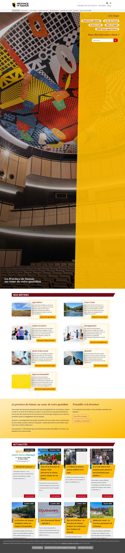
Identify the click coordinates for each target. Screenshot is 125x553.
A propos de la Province (87, 5)
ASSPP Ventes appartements (107, 29)
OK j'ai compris (37, 547)
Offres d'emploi (112, 25)
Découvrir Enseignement (99, 342)
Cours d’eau (33, 11)
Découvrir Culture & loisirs (46, 340)
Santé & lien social (66, 11)
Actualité (102, 5)
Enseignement (54, 11)
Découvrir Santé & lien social (45, 365)
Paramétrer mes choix (85, 547)
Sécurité (75, 11)
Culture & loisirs (43, 11)
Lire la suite (29, 496)
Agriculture (24, 11)
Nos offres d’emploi (80, 416)
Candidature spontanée (82, 421)
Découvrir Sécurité (101, 365)
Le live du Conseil (111, 21)
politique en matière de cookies (70, 543)
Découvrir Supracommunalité (45, 389)
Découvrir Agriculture (48, 317)
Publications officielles (91, 21)
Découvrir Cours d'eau (99, 317)
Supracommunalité (85, 11)
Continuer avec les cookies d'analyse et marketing (60, 547)
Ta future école (95, 25)
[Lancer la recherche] (115, 40)
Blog (109, 5)
